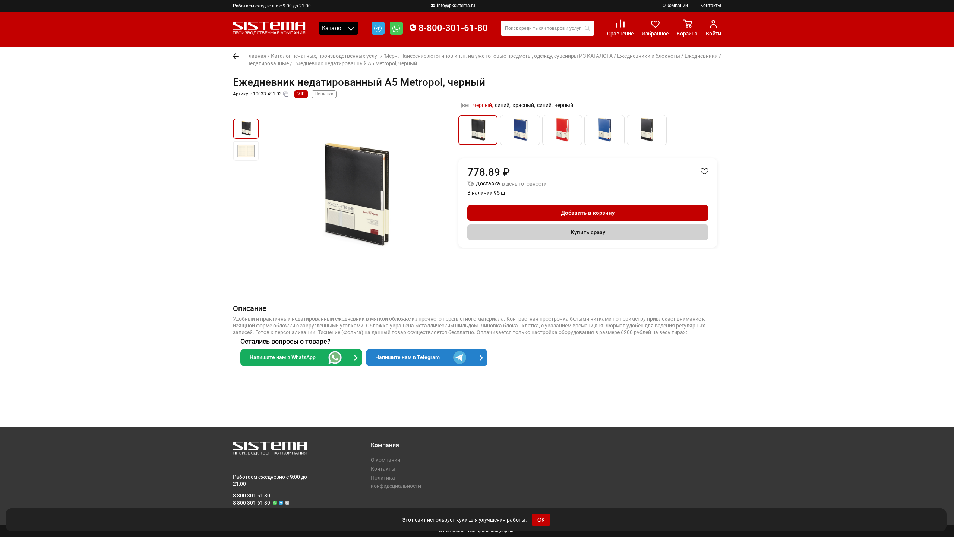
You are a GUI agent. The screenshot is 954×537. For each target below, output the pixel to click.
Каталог (333, 28)
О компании (675, 5)
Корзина (687, 34)
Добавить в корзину (588, 213)
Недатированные (267, 63)
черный (564, 105)
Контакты (710, 5)
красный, (523, 105)
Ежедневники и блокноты (648, 56)
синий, (503, 105)
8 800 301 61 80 (251, 496)
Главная (256, 56)
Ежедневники (701, 56)
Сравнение (620, 34)
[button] (246, 110)
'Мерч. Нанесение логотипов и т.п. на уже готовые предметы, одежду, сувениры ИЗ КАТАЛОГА (498, 56)
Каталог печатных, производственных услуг (325, 56)
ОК (540, 520)
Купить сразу (588, 232)
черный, (483, 105)
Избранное (655, 34)
